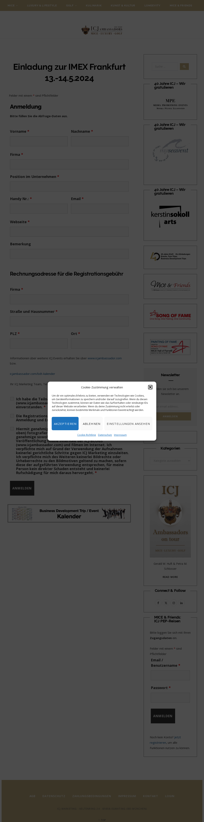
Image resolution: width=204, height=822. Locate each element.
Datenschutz (105, 435)
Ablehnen (91, 424)
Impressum (120, 435)
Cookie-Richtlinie (86, 435)
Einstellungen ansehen (128, 424)
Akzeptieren (65, 424)
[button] (150, 387)
